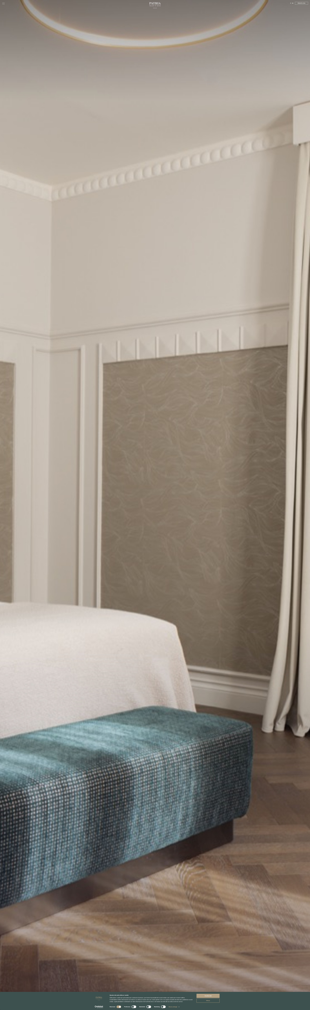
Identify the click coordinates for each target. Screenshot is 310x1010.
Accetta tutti (208, 996)
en (292, 3)
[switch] (134, 1006)
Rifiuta (208, 1000)
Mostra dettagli (173, 1006)
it (290, 3)
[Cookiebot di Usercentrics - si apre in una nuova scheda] (99, 1007)
